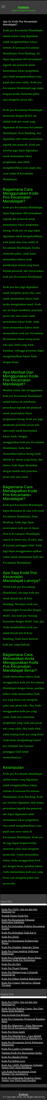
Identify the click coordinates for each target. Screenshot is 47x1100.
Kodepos (23, 7)
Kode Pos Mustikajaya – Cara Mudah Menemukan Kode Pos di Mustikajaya (22, 1037)
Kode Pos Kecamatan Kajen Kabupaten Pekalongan (22, 1043)
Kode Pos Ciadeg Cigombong (17, 1048)
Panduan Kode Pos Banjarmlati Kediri (22, 1052)
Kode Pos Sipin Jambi (13, 1031)
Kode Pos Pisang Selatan (15, 968)
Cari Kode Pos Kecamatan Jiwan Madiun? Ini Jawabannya (19, 1072)
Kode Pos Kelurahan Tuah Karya (19, 932)
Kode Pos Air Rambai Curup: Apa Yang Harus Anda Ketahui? (22, 1009)
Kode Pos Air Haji (11, 964)
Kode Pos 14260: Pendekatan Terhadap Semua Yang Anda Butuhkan (22, 1066)
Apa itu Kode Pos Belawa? (16, 1014)
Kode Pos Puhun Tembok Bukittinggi (21, 978)
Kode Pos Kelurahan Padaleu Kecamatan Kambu (23, 927)
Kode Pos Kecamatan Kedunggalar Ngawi (20, 941)
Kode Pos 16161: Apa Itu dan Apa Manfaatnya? (19, 910)
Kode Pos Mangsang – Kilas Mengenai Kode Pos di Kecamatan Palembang (22, 1026)
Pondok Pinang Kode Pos (15, 915)
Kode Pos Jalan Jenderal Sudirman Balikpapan (20, 952)
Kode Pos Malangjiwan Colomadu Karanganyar (20, 973)
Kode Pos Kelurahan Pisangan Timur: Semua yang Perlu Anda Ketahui (21, 1079)
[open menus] (3, 7)
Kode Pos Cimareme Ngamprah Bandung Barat (23, 1020)
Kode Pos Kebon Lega (13, 1060)
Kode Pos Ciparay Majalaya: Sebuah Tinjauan (21, 983)
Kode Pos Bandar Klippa (15, 1056)
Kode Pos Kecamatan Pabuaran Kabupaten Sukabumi (18, 920)
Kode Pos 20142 (10, 936)
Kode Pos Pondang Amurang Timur (20, 947)
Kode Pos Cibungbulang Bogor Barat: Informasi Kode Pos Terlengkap (22, 958)
